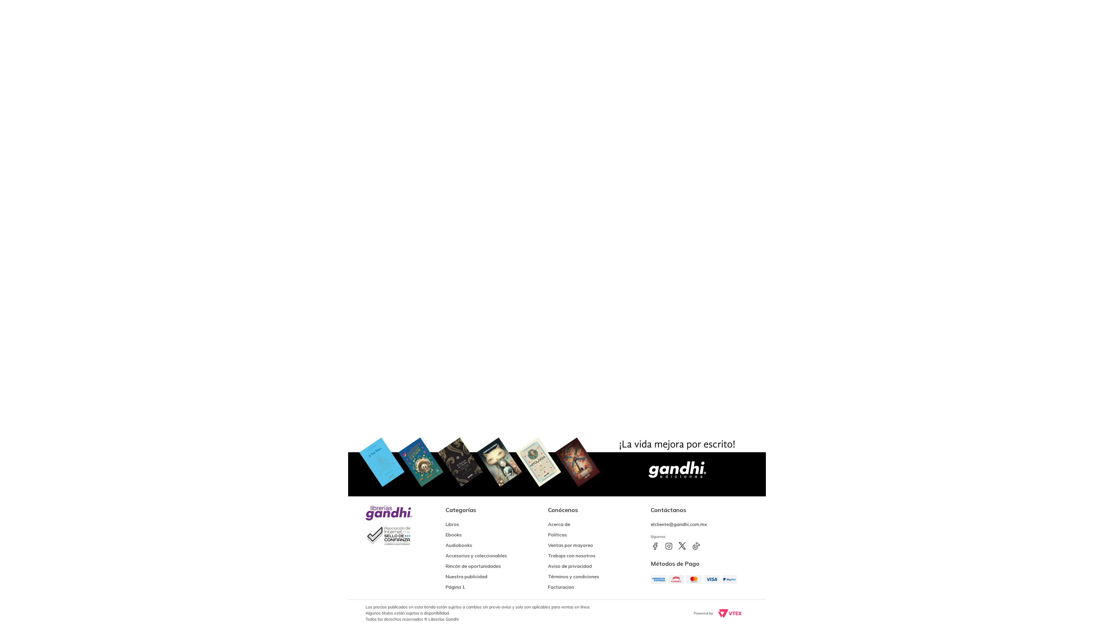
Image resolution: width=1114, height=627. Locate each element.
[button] (561, 584)
